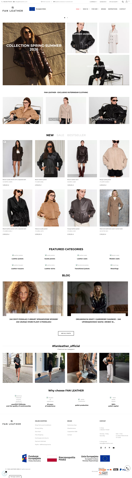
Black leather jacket (41, 179)
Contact (69, 434)
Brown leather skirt (72, 179)
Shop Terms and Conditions (43, 425)
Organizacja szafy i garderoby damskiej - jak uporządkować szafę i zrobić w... (33, 320)
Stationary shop (72, 425)
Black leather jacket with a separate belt (14, 228)
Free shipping (39, 434)
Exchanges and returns (42, 438)
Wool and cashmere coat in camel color (111, 228)
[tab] (50, 135)
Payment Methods (40, 441)
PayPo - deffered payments (43, 444)
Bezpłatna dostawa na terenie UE (63, 1)
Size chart (38, 431)
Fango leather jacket (73, 228)
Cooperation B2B (72, 431)
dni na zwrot (46, 1)
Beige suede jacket (105, 179)
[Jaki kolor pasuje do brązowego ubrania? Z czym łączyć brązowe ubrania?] (98, 298)
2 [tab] (67, 18)
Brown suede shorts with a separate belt (14, 179)
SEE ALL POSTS (66, 333)
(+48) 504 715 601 (104, 429)
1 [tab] (65, 18)
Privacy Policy (39, 428)
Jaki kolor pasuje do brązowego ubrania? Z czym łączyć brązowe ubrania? (98, 320)
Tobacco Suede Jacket (41, 228)
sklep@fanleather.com (20, 1)
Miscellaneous (71, 428)
